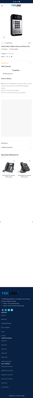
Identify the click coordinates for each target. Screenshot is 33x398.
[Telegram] (19, 2)
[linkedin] (15, 2)
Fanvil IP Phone (8, 43)
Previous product (28, 43)
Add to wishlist (14, 49)
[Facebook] (13, 2)
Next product (31, 43)
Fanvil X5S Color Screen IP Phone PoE (9, 176)
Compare (5, 49)
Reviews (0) (4, 143)
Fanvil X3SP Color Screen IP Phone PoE (24, 176)
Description (4, 63)
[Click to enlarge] (4, 37)
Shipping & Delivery (6, 147)
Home (2, 43)
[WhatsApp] (17, 2)
